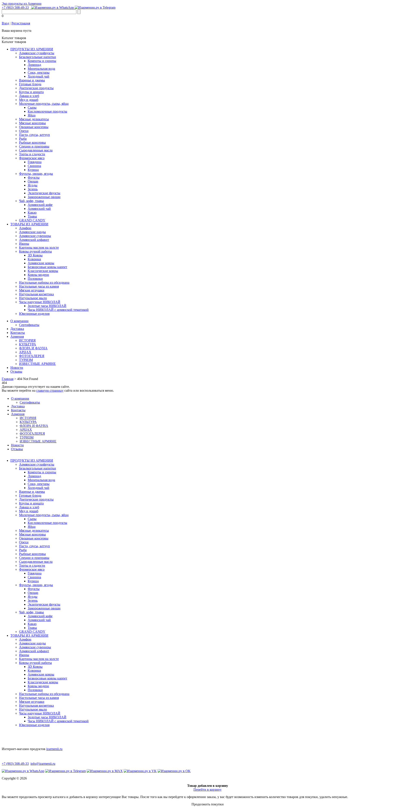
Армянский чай (39, 208)
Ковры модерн (38, 275)
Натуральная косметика (36, 294)
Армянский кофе (40, 205)
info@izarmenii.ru (42, 763)
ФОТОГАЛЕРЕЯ (31, 356)
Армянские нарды (32, 232)
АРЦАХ (25, 352)
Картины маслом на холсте (39, 247)
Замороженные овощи (44, 197)
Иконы (24, 243)
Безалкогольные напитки (37, 57)
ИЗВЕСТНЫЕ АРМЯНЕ (37, 364)
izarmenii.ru (54, 749)
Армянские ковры (41, 263)
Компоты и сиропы (42, 61)
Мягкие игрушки (31, 290)
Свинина (34, 166)
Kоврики (34, 259)
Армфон (25, 228)
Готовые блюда (30, 84)
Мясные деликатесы (34, 119)
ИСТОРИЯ (27, 340)
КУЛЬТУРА (27, 344)
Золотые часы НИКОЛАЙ (47, 306)
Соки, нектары (38, 72)
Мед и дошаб (28, 100)
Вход (5, 23)
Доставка (17, 329)
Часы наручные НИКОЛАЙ (39, 302)
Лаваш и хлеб (29, 96)
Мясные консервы (32, 123)
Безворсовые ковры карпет (47, 267)
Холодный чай (38, 76)
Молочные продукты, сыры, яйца (44, 103)
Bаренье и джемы (32, 80)
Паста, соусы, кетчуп (34, 135)
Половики (35, 278)
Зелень (33, 189)
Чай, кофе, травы (31, 201)
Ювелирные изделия (34, 313)
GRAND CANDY (32, 220)
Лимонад (34, 65)
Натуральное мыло (33, 298)
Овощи (33, 181)
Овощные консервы (33, 127)
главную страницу (50, 390)
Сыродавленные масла (36, 150)
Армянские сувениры (35, 236)
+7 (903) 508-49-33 (15, 7)
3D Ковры (35, 255)
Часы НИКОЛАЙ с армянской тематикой (58, 310)
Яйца (31, 115)
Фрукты (34, 177)
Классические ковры (43, 271)
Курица (33, 170)
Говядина (35, 162)
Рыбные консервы (32, 142)
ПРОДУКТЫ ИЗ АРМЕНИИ (31, 49)
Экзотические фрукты (44, 193)
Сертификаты (29, 325)
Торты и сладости (32, 154)
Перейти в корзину (207, 789)
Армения (17, 336)
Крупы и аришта (31, 92)
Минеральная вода (41, 68)
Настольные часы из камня (39, 286)
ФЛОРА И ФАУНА (33, 348)
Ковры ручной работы (35, 251)
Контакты (17, 332)
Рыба (23, 138)
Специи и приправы (34, 146)
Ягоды (32, 185)
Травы (32, 216)
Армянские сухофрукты (36, 53)
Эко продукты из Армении (22, 3)
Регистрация (20, 23)
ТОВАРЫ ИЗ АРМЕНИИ (29, 224)
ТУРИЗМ (26, 360)
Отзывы (16, 371)
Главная (7, 379)
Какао (32, 212)
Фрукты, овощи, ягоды (36, 173)
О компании (19, 321)
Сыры (32, 107)
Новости (16, 367)
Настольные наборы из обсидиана (44, 282)
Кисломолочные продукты (47, 111)
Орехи (24, 131)
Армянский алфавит (34, 240)
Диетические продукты (36, 88)
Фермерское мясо (32, 158)
